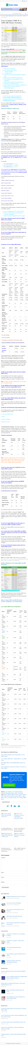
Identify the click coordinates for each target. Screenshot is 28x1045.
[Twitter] (24, 1)
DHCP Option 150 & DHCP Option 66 (14, 916)
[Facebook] (22, 1)
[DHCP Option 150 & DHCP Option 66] (3, 918)
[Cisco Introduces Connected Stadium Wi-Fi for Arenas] (3, 955)
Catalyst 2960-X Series (11, 63)
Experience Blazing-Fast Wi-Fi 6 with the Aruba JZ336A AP (13, 971)
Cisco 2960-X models (11, 797)
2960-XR (9, 794)
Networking (8, 793)
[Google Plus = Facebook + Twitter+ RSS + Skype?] (3, 942)
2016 (10, 16)
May (12, 16)
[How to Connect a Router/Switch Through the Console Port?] (3, 924)
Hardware (3, 793)
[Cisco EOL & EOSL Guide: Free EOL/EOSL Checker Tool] (7, 820)
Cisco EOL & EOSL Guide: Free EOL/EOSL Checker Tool (13, 1022)
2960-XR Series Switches (16, 794)
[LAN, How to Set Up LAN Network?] (3, 904)
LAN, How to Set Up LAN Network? (14, 903)
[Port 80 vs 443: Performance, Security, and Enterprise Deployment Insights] (20, 820)
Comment (3, 857)
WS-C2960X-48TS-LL (8, 166)
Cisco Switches (8, 791)
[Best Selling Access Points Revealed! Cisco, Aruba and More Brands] (3, 998)
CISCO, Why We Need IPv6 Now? (14, 947)
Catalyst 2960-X (18, 796)
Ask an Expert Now (9, 785)
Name (2, 872)
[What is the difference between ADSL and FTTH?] (3, 991)
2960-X (5, 794)
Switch (16, 793)
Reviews (12, 793)
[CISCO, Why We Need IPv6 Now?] (3, 949)
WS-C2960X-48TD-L (3, 631)
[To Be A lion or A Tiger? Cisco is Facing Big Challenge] (3, 935)
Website (3, 882)
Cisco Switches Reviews (17, 791)
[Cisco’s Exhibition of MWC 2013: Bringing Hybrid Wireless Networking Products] (3, 978)
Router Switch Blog (16, 1043)
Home (7, 16)
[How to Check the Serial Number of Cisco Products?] (3, 911)
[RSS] (26, 1)
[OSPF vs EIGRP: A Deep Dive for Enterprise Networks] (20, 840)
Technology (20, 793)
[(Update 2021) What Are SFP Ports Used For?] (3, 898)
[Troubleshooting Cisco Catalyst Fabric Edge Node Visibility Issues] (7, 840)
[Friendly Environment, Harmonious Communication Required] (3, 962)
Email (2, 877)
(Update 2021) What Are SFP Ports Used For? (16, 896)
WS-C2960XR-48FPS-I (8, 163)
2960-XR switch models (9, 796)
